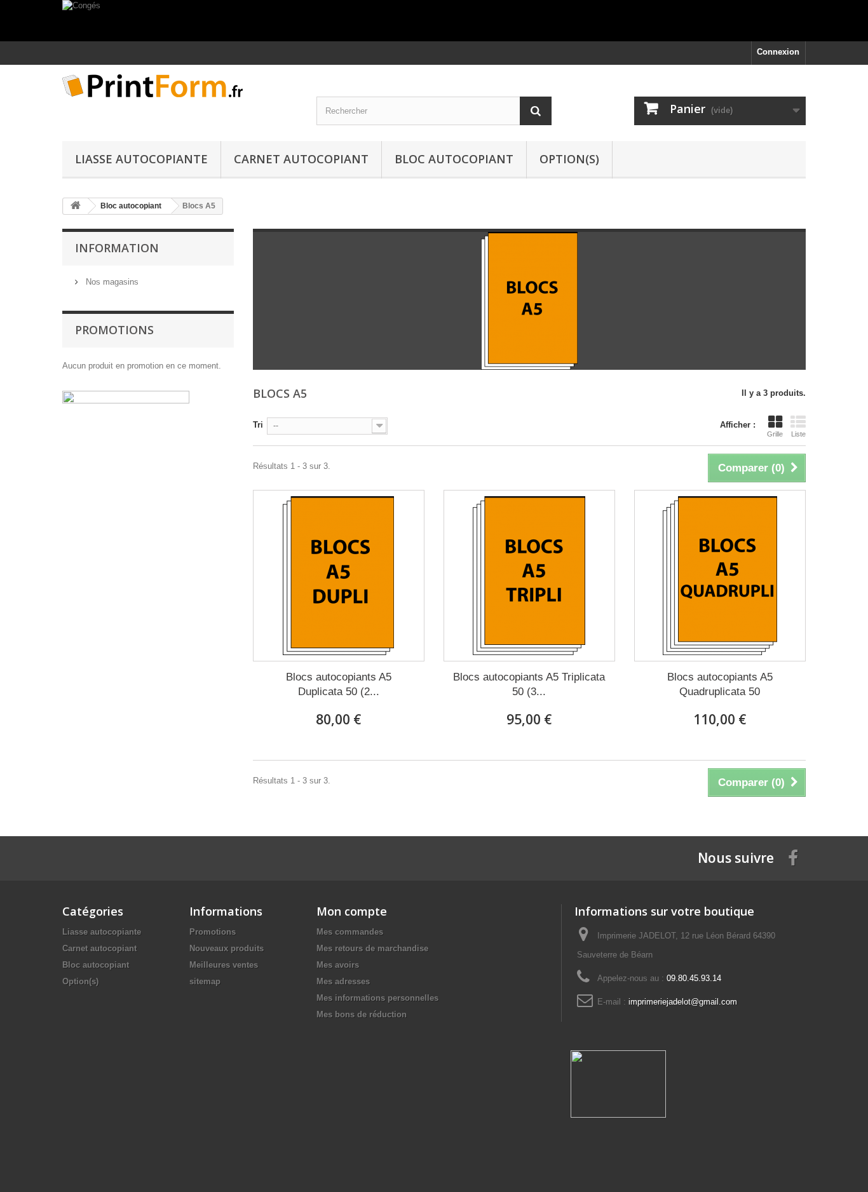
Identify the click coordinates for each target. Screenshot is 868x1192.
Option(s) (569, 158)
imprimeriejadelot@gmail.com (682, 1001)
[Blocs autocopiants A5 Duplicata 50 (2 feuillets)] (338, 575)
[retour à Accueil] (76, 206)
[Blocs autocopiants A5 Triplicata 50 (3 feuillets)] (529, 575)
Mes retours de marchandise (372, 948)
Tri (258, 425)
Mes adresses (343, 981)
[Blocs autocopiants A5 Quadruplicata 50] (720, 575)
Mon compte (351, 911)
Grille (775, 434)
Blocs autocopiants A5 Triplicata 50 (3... (529, 684)
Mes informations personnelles (377, 998)
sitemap (204, 981)
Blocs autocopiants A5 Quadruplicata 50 (720, 684)
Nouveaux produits (226, 948)
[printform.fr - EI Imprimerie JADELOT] (179, 85)
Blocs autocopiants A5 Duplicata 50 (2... (338, 684)
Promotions (114, 329)
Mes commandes (349, 932)
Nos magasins (111, 282)
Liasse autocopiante (141, 158)
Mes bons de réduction (361, 1014)
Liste (798, 434)
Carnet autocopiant (301, 158)
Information (117, 247)
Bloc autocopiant (454, 158)
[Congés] (434, 20)
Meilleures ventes (223, 965)
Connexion (778, 52)
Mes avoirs (337, 965)
